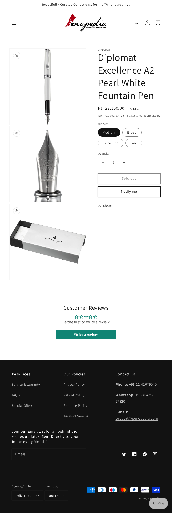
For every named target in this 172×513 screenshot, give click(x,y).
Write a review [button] (86, 334)
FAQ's (16, 395)
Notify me (129, 191)
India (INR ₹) (24, 496)
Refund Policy (74, 395)
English (53, 496)
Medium (109, 132)
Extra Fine (111, 143)
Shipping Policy (75, 405)
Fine (133, 143)
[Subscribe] (81, 454)
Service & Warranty (26, 384)
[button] (14, 22)
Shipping (122, 115)
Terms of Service (76, 416)
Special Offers (22, 405)
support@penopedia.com (137, 418)
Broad (132, 132)
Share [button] (107, 206)
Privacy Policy (74, 384)
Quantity (104, 153)
